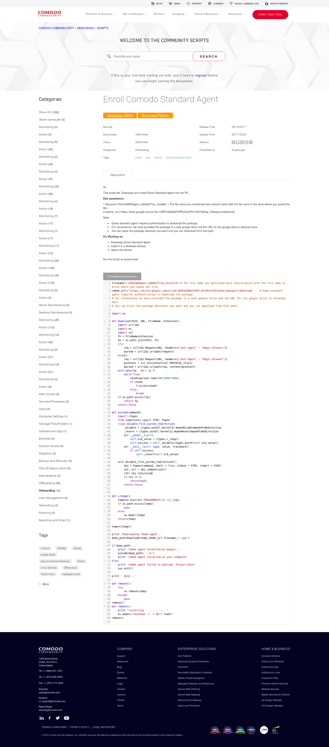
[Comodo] (49, 15)
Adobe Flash (48, 554)
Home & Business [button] (207, 13)
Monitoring (46, 127)
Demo (120, 705)
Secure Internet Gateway (55, 561)
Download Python (155, 115)
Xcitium (45, 548)
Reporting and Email (52, 520)
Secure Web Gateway (189, 694)
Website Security (270, 689)
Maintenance (47, 475)
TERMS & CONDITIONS (54, 727)
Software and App (51, 431)
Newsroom (122, 661)
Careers (121, 694)
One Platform (184, 655)
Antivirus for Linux (271, 672)
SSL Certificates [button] (133, 13)
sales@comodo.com (49, 692)
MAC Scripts (47, 394)
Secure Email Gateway (190, 700)
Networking (46, 505)
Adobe (77, 548)
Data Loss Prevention (189, 705)
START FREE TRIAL (270, 14)
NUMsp (61, 548)
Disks (42, 409)
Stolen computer (50, 119)
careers (218, 3)
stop (148, 157)
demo (177, 3)
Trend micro (48, 574)
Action (43, 134)
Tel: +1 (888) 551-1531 (50, 670)
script (138, 157)
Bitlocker (44, 438)
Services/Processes (52, 401)
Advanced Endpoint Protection (193, 661)
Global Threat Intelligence (191, 677)
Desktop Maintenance (53, 312)
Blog (119, 666)
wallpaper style (71, 574)
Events (120, 672)
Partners (159, 13)
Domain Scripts (49, 446)
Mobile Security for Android (276, 694)
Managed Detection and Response (196, 683)
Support (121, 655)
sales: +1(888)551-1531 (247, 3)
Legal (120, 683)
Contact (121, 689)
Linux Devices (49, 567)
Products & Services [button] (99, 13)
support (197, 3)
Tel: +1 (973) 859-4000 (50, 676)
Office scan (70, 567)
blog (159, 3)
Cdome (158, 157)
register (201, 75)
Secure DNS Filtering (189, 689)
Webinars (122, 677)
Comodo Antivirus (271, 655)
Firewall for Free (270, 677)
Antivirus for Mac (270, 666)
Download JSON (120, 115)
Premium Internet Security (275, 683)
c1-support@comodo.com (52, 701)
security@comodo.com (50, 709)
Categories (50, 99)
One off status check (52, 468)
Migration (45, 453)
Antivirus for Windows (273, 661)
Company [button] (178, 13)
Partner (121, 700)
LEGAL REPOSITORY (104, 727)
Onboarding (47, 490)
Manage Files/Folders (53, 424)
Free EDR (183, 666)
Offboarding (47, 483)
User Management (51, 498)
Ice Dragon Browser (272, 700)
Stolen (81, 561)
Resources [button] (235, 13)
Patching (45, 513)
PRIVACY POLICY (79, 727)
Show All (44, 112)
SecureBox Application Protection (195, 672)
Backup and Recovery (53, 461)
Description (117, 175)
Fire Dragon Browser (272, 705)
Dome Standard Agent (179, 157)
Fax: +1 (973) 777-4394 (51, 682)
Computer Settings (51, 416)
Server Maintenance (52, 305)
